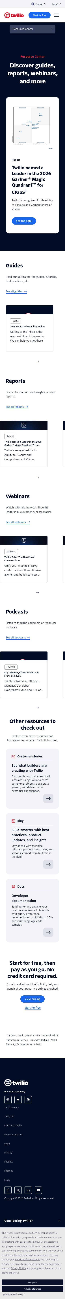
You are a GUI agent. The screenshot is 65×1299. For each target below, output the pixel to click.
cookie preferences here (27, 1259)
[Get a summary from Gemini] (18, 1099)
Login (54, 4)
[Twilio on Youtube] (38, 1190)
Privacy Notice (18, 1268)
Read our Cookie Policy (13, 1294)
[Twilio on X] (18, 1190)
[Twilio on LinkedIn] (28, 1190)
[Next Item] (37, 361)
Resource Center (23, 28)
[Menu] (56, 15)
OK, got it (32, 1282)
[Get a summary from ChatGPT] (8, 1099)
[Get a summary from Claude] (28, 1099)
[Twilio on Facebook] (8, 1190)
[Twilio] (14, 15)
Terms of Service (10, 1272)
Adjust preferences (32, 1289)
